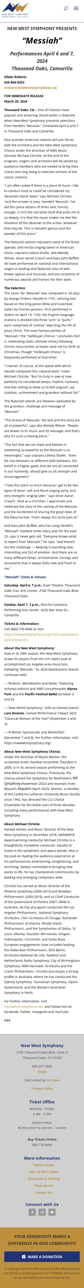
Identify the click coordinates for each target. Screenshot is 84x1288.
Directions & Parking (44, 1178)
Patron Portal (43, 1165)
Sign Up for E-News (43, 1172)
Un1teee (53, 1080)
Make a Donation (45, 1256)
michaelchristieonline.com (24, 1006)
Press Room (43, 1185)
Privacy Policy (42, 1088)
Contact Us (43, 1192)
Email (42, 1071)
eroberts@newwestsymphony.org (30, 87)
